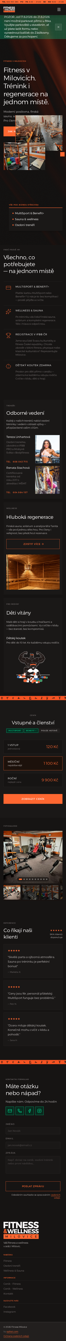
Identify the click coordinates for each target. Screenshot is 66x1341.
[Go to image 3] (27, 879)
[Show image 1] (12, 892)
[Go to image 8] (41, 879)
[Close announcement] (58, 27)
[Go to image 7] (38, 879)
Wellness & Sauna (14, 1270)
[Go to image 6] (35, 879)
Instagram (10, 1311)
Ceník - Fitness (12, 1283)
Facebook (9, 1306)
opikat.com (12, 1331)
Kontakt (8, 1293)
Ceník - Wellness (13, 1288)
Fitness (8, 1260)
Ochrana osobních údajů (16, 1336)
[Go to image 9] (44, 879)
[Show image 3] (50, 892)
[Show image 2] (31, 892)
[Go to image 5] (32, 879)
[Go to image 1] (20, 879)
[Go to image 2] (24, 879)
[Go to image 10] (46, 879)
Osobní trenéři (12, 1265)
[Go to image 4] (29, 879)
